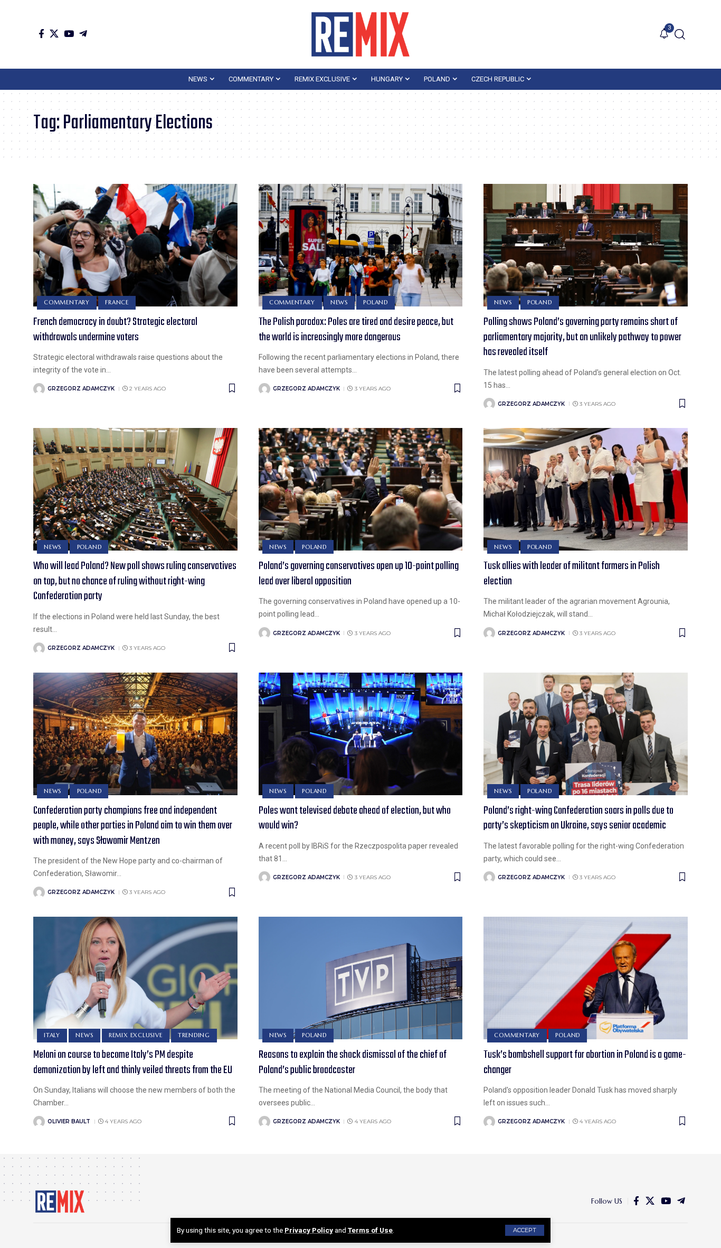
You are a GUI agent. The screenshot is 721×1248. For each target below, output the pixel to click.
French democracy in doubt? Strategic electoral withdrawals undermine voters (115, 330)
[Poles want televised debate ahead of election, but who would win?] (361, 734)
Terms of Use (370, 1230)
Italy (52, 1035)
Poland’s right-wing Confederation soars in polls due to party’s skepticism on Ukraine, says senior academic (578, 818)
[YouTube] (69, 33)
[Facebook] (41, 33)
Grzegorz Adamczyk (81, 388)
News (339, 302)
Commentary (67, 302)
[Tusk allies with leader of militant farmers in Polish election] (585, 489)
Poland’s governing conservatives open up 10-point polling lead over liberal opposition (359, 574)
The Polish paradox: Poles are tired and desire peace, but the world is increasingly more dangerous (356, 330)
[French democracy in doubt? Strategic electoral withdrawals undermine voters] (135, 245)
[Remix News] (360, 34)
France (117, 302)
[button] (524, 1230)
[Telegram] (83, 33)
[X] (54, 33)
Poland (375, 302)
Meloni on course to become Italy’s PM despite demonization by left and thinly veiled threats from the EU (132, 1062)
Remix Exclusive (136, 1035)
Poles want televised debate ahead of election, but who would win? (355, 818)
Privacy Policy (308, 1230)
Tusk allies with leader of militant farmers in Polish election (571, 574)
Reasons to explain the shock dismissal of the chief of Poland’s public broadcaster (353, 1062)
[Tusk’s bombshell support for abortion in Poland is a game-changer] (585, 978)
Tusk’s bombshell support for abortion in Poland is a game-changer (584, 1062)
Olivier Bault (69, 1121)
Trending (194, 1035)
